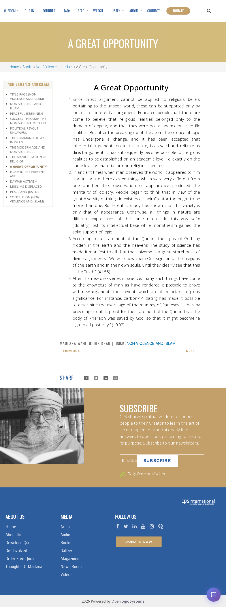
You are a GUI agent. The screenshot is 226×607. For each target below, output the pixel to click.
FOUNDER (49, 10)
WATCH (98, 10)
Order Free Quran (21, 558)
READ (81, 10)
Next (190, 351)
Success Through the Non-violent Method (28, 120)
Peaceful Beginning (26, 113)
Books (27, 66)
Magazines (70, 558)
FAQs (67, 10)
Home (14, 66)
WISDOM (10, 10)
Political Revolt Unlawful (24, 130)
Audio (66, 535)
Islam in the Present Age (27, 174)
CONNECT (153, 10)
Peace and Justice (25, 192)
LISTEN (116, 10)
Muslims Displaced (26, 186)
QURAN (29, 10)
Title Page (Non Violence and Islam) (27, 96)
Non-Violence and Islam (54, 66)
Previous (71, 351)
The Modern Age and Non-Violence (27, 149)
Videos (67, 574)
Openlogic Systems (127, 601)
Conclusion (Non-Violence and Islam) (27, 199)
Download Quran (20, 542)
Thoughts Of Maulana (24, 566)
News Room (72, 566)
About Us (14, 535)
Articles (67, 527)
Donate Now (139, 541)
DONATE (178, 10)
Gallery (67, 550)
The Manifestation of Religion (28, 159)
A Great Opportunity (28, 166)
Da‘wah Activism (23, 181)
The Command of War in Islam (28, 140)
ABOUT (134, 10)
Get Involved (17, 550)
